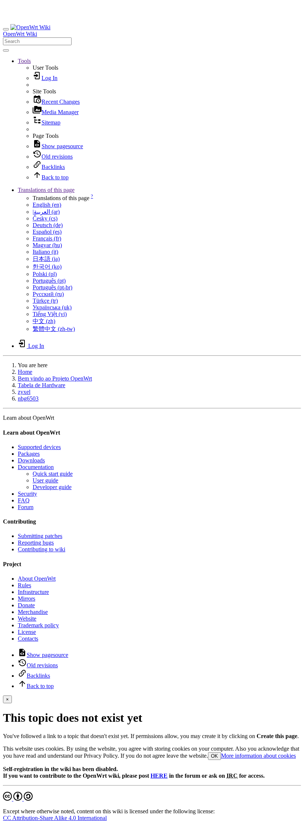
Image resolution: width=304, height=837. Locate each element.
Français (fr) (47, 238)
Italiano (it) (45, 252)
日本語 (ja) (46, 259)
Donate (26, 605)
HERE (159, 776)
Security (27, 494)
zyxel (24, 392)
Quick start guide (53, 474)
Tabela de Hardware (41, 385)
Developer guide (52, 487)
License (27, 632)
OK (214, 756)
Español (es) (47, 232)
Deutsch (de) (48, 225)
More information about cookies (258, 756)
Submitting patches (40, 536)
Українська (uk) (52, 307)
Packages (29, 454)
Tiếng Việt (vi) (50, 314)
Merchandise (33, 612)
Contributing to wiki (41, 549)
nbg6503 (28, 398)
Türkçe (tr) (45, 301)
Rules (24, 585)
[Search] (6, 50)
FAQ (24, 500)
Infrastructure (33, 592)
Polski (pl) (45, 274)
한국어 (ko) (47, 266)
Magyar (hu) (47, 245)
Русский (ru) (48, 294)
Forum (25, 507)
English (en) (47, 205)
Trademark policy (38, 625)
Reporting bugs (36, 542)
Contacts (28, 638)
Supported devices (39, 447)
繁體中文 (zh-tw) (54, 329)
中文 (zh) (44, 321)
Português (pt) (49, 281)
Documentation (36, 467)
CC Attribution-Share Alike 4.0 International (55, 818)
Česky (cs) (45, 218)
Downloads (31, 460)
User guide (45, 480)
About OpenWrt (37, 578)
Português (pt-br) (52, 287)
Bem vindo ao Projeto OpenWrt (55, 378)
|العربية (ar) (46, 212)
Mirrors (26, 598)
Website (27, 618)
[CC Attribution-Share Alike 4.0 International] (18, 799)
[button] (24, 61)
